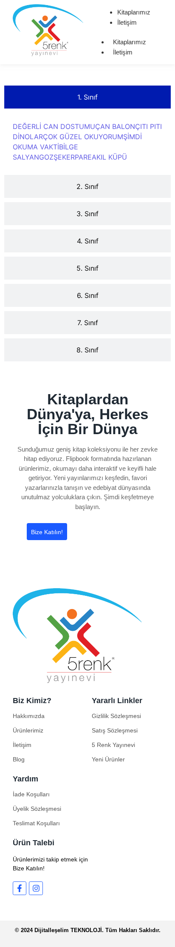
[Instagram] (35, 888)
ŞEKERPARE (73, 157)
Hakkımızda (29, 715)
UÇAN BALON (112, 126)
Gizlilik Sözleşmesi (116, 715)
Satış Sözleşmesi (115, 730)
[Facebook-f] (19, 888)
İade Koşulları (31, 794)
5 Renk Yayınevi (113, 744)
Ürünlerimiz (28, 730)
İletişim (127, 22)
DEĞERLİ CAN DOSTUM (51, 126)
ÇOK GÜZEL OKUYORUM (83, 136)
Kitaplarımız (133, 12)
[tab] (87, 97)
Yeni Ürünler (108, 759)
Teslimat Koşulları (36, 823)
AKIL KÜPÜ (109, 157)
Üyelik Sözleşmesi (37, 808)
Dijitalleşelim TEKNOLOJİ (68, 930)
